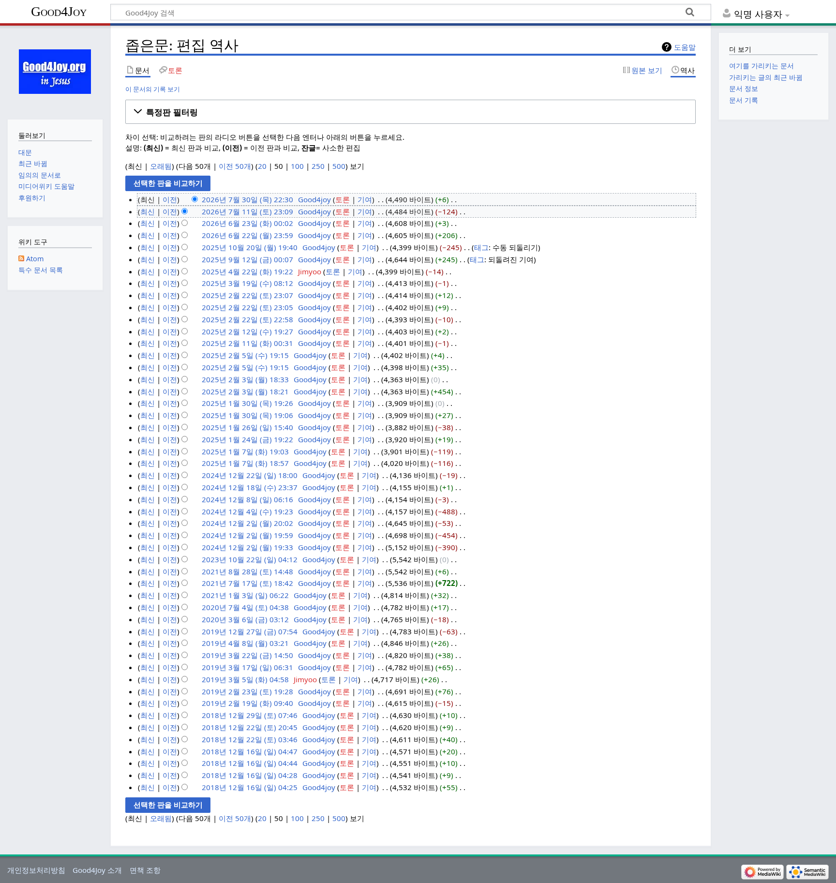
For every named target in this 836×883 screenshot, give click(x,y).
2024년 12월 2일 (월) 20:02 (247, 523)
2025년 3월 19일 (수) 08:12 (247, 283)
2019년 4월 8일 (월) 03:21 (245, 643)
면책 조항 (145, 870)
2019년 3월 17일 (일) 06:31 (247, 667)
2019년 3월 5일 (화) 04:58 (245, 679)
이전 (170, 199)
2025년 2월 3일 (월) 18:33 (245, 379)
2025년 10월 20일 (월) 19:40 (250, 247)
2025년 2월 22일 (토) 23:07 (247, 295)
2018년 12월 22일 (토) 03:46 (250, 739)
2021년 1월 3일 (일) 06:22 (245, 595)
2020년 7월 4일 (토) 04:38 (245, 607)
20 (262, 166)
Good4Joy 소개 (97, 870)
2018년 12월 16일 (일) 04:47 (250, 751)
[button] (410, 112)
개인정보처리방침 (36, 870)
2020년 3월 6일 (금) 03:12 (245, 619)
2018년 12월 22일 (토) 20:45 (250, 727)
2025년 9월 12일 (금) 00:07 (247, 259)
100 (297, 166)
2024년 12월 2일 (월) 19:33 (247, 547)
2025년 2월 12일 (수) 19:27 (247, 331)
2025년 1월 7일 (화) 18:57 (245, 463)
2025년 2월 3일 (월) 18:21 (245, 391)
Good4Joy (59, 11)
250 (318, 166)
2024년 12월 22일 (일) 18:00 (250, 475)
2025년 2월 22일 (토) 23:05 (247, 307)
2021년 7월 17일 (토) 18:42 (247, 583)
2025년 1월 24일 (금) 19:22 (247, 439)
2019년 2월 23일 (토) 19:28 (247, 691)
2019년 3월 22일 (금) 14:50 (247, 655)
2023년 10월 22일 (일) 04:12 (250, 559)
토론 (342, 199)
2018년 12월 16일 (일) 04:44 (250, 763)
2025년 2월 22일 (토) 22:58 (247, 319)
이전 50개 (235, 166)
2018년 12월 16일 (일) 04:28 (250, 775)
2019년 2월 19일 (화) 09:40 (247, 703)
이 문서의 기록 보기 (152, 89)
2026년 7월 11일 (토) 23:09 (247, 211)
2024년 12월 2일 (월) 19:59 (247, 535)
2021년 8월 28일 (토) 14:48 (247, 571)
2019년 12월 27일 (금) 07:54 (250, 631)
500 (338, 166)
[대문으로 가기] (55, 71)
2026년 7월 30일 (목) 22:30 (247, 199)
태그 (481, 247)
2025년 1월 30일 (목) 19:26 (247, 403)
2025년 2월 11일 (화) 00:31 (247, 343)
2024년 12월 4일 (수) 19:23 (247, 511)
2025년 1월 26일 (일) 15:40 (247, 427)
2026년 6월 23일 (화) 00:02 (247, 223)
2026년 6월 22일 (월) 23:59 (247, 235)
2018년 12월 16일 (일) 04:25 (250, 787)
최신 (147, 211)
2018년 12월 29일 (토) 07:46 (250, 715)
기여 (365, 199)
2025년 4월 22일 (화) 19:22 (247, 271)
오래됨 (161, 166)
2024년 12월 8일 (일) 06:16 (247, 499)
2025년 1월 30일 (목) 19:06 (247, 415)
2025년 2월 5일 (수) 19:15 (245, 355)
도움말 (685, 47)
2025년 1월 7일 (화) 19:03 (245, 451)
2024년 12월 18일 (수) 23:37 (250, 487)
